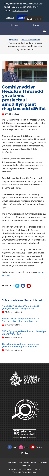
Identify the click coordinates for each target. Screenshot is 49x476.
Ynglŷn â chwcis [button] (20, 10)
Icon (27, 453)
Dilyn (26, 447)
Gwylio (39, 447)
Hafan (15, 39)
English (36, 25)
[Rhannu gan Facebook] (23, 286)
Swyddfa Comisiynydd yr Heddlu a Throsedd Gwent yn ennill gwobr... (20, 320)
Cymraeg (14, 25)
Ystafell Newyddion (31, 39)
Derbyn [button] (22, 17)
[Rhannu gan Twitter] (17, 286)
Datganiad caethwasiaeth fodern (22, 462)
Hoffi (15, 447)
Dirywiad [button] (10, 17)
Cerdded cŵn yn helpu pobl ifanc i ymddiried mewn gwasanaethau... (20, 345)
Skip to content (34, 19)
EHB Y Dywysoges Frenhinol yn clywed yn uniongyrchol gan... (24, 332)
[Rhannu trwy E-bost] (29, 286)
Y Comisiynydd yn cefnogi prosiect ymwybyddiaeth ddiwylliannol (20, 307)
